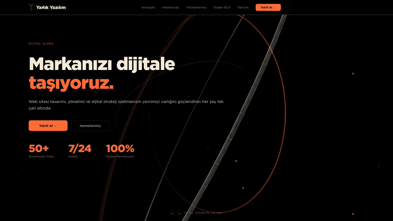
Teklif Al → (268, 7)
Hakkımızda (170, 7)
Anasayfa (148, 7)
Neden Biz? (222, 7)
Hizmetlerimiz (196, 7)
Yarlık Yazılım (51, 7)
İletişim (243, 7)
